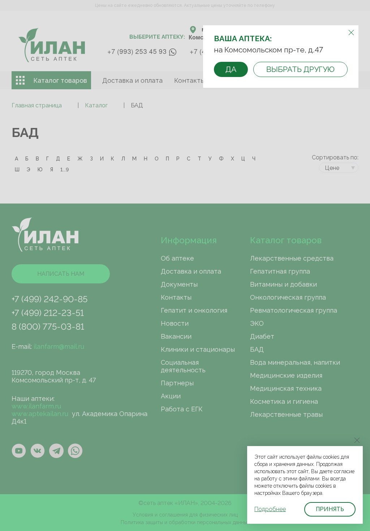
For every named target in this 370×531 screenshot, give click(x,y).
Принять (330, 509)
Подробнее (270, 509)
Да (230, 69)
